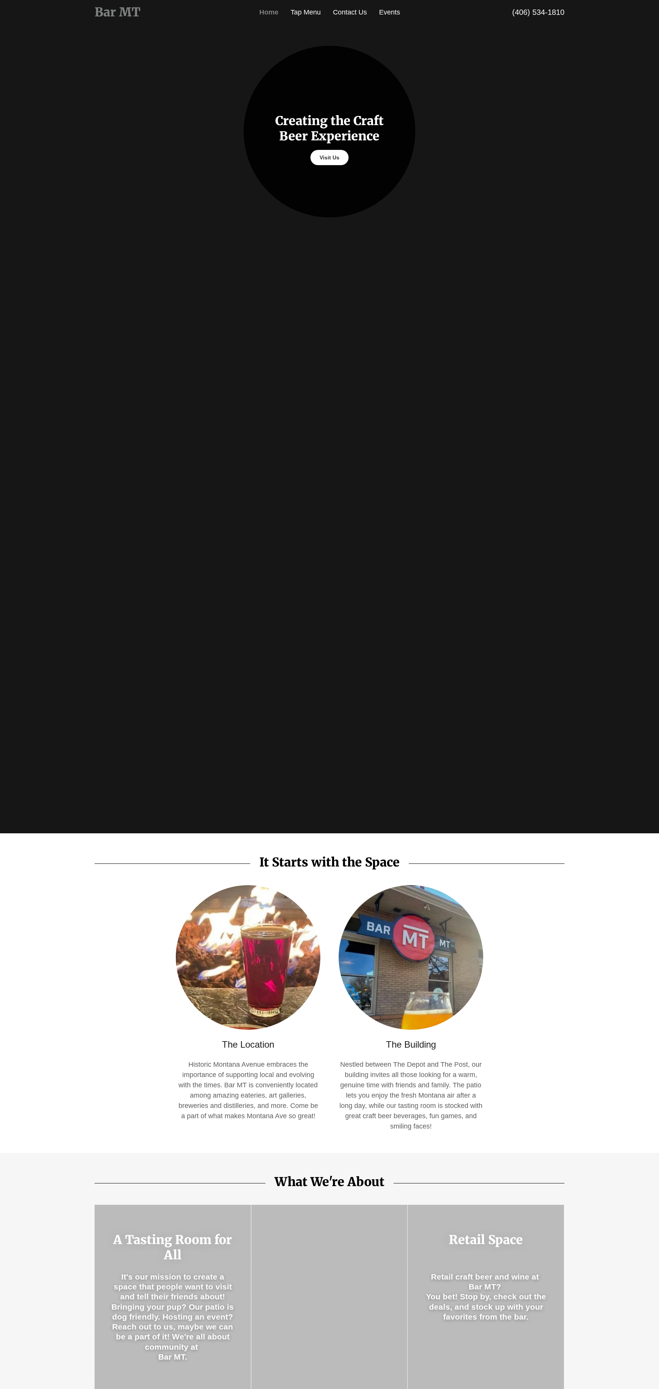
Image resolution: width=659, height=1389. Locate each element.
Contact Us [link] (350, 12)
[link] (153, 14)
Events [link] (389, 12)
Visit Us (329, 157)
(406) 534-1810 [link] (538, 12)
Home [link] (268, 12)
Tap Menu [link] (306, 12)
